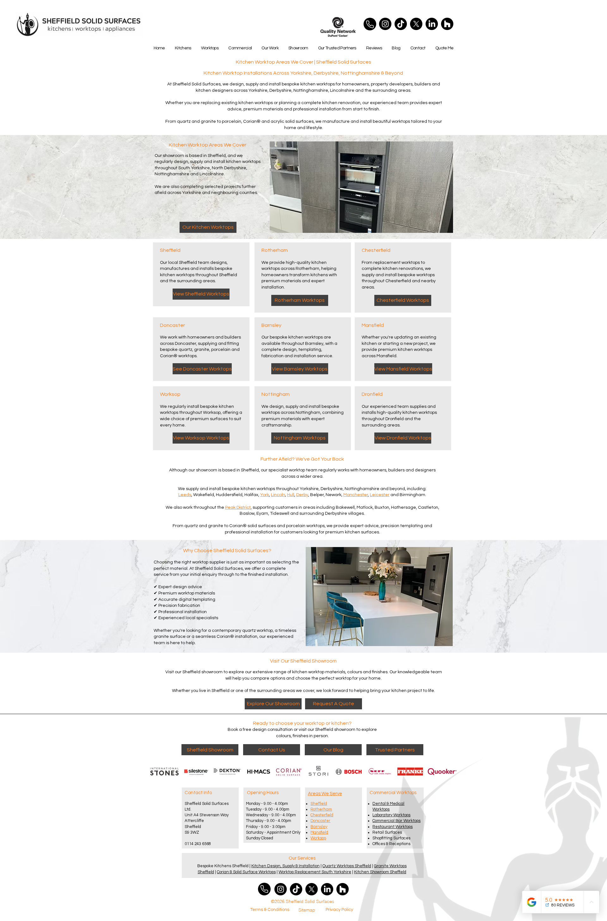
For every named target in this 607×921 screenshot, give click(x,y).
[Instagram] (385, 24)
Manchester (355, 495)
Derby (302, 495)
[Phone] (370, 24)
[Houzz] (447, 24)
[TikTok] (401, 24)
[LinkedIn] (432, 24)
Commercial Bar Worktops (396, 820)
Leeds (184, 495)
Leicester (379, 495)
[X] (416, 24)
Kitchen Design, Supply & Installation (285, 866)
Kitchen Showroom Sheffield (380, 872)
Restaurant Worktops (392, 827)
